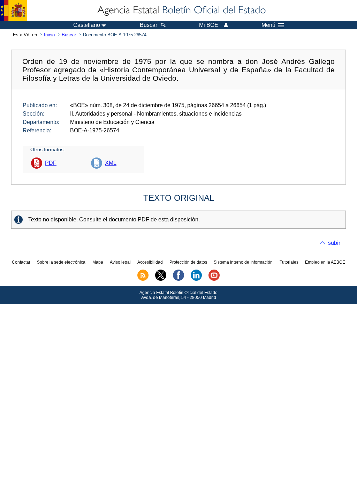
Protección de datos (188, 262)
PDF (50, 163)
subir (334, 243)
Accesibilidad (150, 262)
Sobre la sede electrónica (61, 262)
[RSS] (143, 279)
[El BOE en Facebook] (178, 279)
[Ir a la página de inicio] (181, 10)
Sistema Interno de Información (243, 262)
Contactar (21, 262)
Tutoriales (289, 262)
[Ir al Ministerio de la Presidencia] (13, 10)
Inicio (49, 34)
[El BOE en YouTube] (214, 279)
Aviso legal (120, 262)
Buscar (69, 34)
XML (110, 163)
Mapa (97, 262)
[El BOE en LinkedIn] (196, 279)
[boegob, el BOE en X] (160, 279)
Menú (268, 25)
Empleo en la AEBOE (325, 262)
